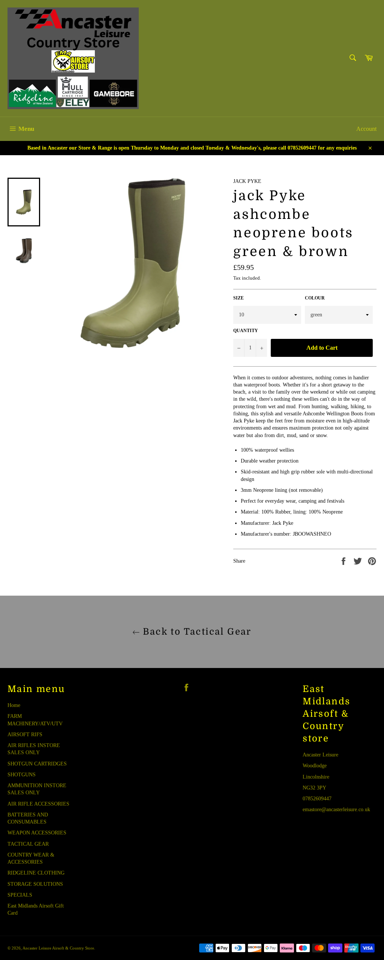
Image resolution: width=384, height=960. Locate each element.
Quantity (245, 330)
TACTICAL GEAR (28, 844)
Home (14, 705)
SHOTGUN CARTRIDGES (37, 764)
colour (315, 298)
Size (238, 298)
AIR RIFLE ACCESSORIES (38, 804)
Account (366, 129)
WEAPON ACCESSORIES (37, 833)
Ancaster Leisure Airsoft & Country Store (58, 948)
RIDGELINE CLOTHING (36, 873)
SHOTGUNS (22, 774)
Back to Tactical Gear (196, 631)
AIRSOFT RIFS (25, 734)
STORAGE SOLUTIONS (35, 884)
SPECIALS (20, 895)
